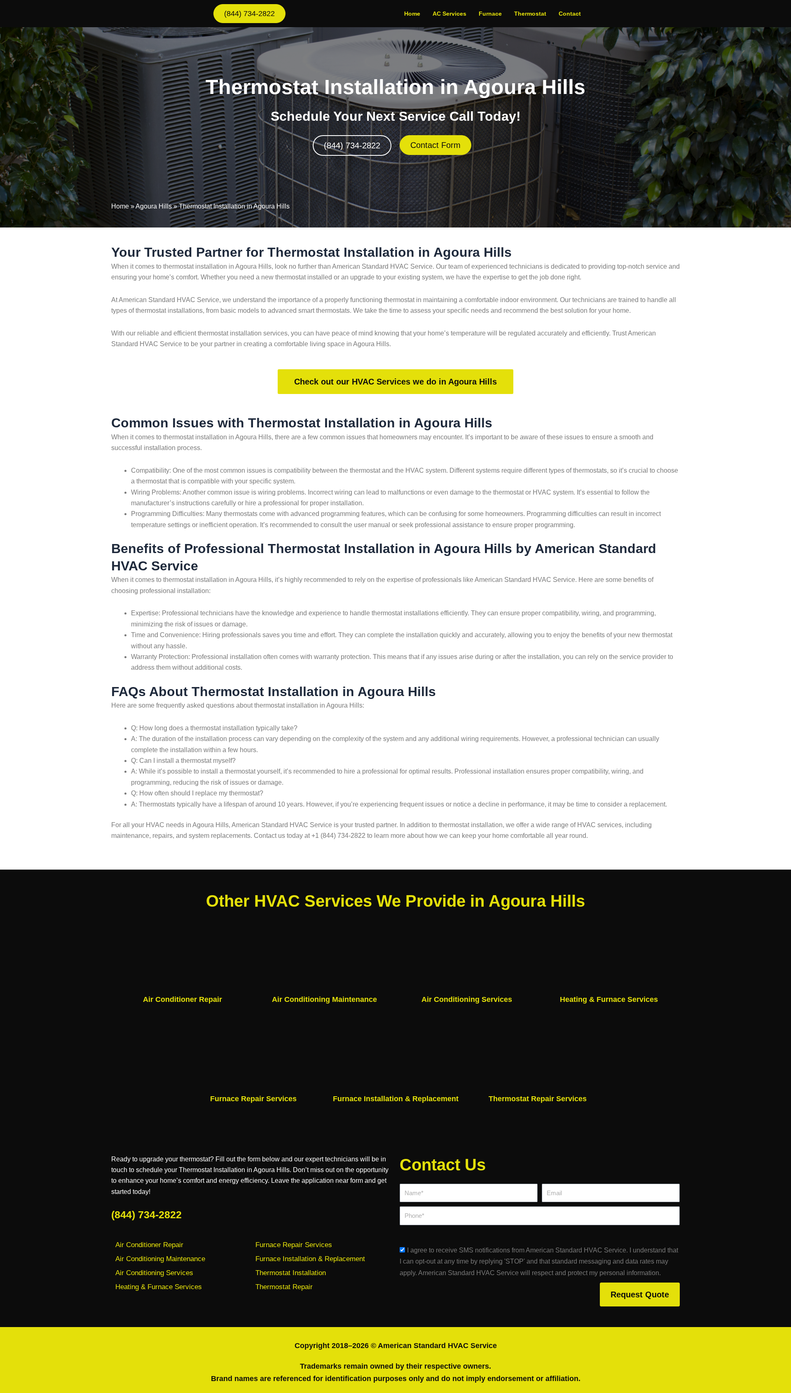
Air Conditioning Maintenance (324, 999)
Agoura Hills (154, 206)
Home (412, 13)
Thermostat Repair (284, 1287)
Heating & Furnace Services (609, 999)
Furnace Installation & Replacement (396, 1099)
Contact (570, 13)
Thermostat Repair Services (538, 1099)
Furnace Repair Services (253, 1099)
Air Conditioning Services (466, 999)
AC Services (449, 13)
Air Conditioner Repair (182, 999)
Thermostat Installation (290, 1273)
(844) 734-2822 (146, 1214)
